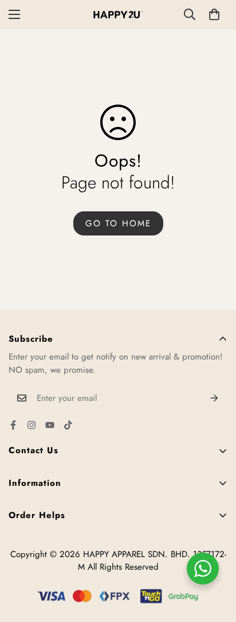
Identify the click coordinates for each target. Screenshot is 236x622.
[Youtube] (50, 425)
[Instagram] (31, 425)
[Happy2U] (118, 14)
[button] (214, 14)
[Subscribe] (214, 398)
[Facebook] (13, 425)
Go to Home (118, 223)
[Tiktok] (68, 425)
